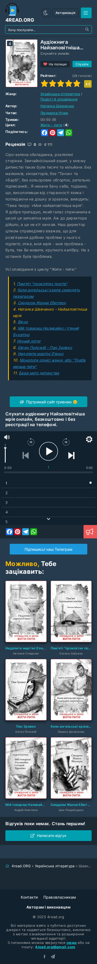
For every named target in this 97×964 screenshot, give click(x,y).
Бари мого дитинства (39, 373)
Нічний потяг (29, 341)
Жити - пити (51, 125)
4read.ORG (21, 866)
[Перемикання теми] (46, 13)
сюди (72, 942)
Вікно (23, 321)
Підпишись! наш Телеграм (48, 549)
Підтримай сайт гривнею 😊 (51, 402)
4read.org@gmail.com (55, 947)
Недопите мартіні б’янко (40, 353)
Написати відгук (52, 835)
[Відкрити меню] (86, 13)
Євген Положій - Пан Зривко (45, 347)
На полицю (58, 64)
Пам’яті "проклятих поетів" (42, 283)
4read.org (19, 20)
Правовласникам (59, 897)
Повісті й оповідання (59, 99)
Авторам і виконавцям (48, 907)
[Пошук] (88, 29)
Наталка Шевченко (57, 106)
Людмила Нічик (54, 113)
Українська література (60, 94)
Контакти (29, 897)
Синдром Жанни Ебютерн (42, 302)
